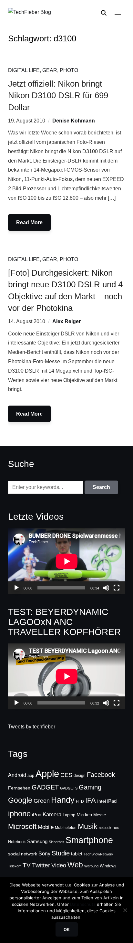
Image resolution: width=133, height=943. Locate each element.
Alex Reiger (66, 321)
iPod (36, 814)
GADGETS (68, 788)
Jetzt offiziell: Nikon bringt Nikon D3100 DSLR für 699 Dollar (58, 95)
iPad (112, 801)
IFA (90, 800)
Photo (69, 70)
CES (66, 775)
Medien (84, 814)
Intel (101, 801)
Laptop (69, 815)
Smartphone (89, 840)
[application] (66, 561)
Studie (61, 853)
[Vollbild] (116, 588)
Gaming (90, 787)
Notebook (17, 841)
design (80, 776)
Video (58, 865)
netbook (105, 828)
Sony (44, 853)
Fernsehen (19, 787)
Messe (99, 815)
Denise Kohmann (73, 120)
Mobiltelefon (66, 827)
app (30, 775)
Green (42, 801)
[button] (118, 12)
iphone (19, 813)
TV (27, 865)
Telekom (14, 866)
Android (17, 775)
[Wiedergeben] (16, 588)
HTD (80, 801)
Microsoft (22, 826)
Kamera (52, 814)
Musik (87, 826)
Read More (29, 222)
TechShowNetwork (98, 854)
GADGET (45, 787)
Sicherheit (56, 842)
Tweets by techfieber (31, 726)
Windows (108, 866)
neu (116, 827)
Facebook (101, 774)
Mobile (46, 827)
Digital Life (24, 70)
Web (75, 865)
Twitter (41, 865)
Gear (49, 70)
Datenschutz (83, 904)
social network (22, 853)
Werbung (91, 866)
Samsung (37, 841)
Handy (63, 799)
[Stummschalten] (106, 588)
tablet (76, 853)
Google (20, 800)
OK (67, 929)
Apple (47, 773)
